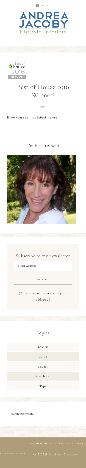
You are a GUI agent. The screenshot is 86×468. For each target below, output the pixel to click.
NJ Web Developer (12, 454)
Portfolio (43, 376)
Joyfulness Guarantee (43, 443)
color (43, 357)
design (43, 366)
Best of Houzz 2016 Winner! (43, 91)
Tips (42, 107)
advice (43, 347)
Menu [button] (46, 5)
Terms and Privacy (72, 443)
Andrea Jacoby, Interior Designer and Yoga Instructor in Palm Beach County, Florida (43, 22)
